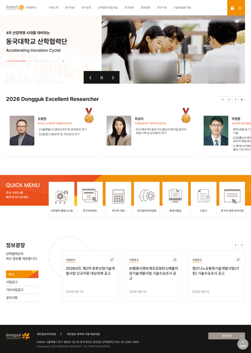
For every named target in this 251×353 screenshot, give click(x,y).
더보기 (242, 100)
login (232, 8)
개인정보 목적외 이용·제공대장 (83, 334)
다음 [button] (113, 77)
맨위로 (243, 346)
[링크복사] (111, 259)
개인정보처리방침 (46, 334)
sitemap (240, 8)
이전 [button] (90, 77)
